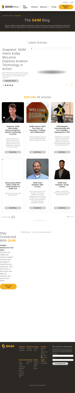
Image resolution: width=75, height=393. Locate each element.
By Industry (29, 348)
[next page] (45, 220)
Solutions (34, 7)
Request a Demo (66, 7)
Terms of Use (44, 361)
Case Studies (22, 366)
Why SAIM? (25, 7)
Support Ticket (44, 352)
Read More (12, 152)
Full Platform (22, 350)
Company (36, 363)
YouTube (45, 357)
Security (35, 368)
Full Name (54, 353)
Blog (20, 361)
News (35, 366)
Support (65, 2)
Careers (35, 365)
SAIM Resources (7, 15)
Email (53, 358)
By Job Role (29, 350)
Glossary (21, 375)
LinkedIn (45, 355)
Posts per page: (6, 217)
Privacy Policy (44, 363)
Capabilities (22, 348)
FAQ (20, 376)
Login (71, 2)
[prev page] (30, 220)
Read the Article (10, 81)
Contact (42, 353)
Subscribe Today (8, 286)
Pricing (53, 7)
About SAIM (36, 361)
